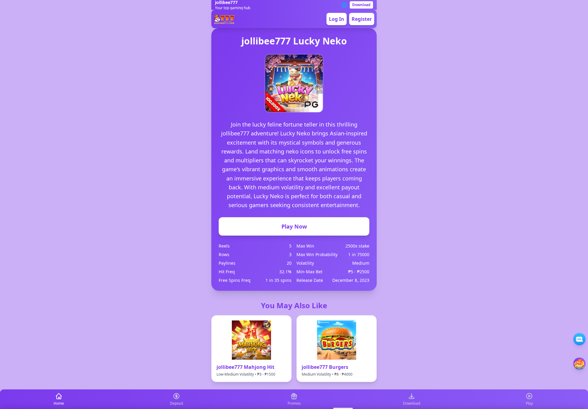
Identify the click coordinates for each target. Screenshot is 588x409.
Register (362, 19)
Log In (336, 19)
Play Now (294, 226)
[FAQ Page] (579, 339)
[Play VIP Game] (579, 364)
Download (361, 4)
